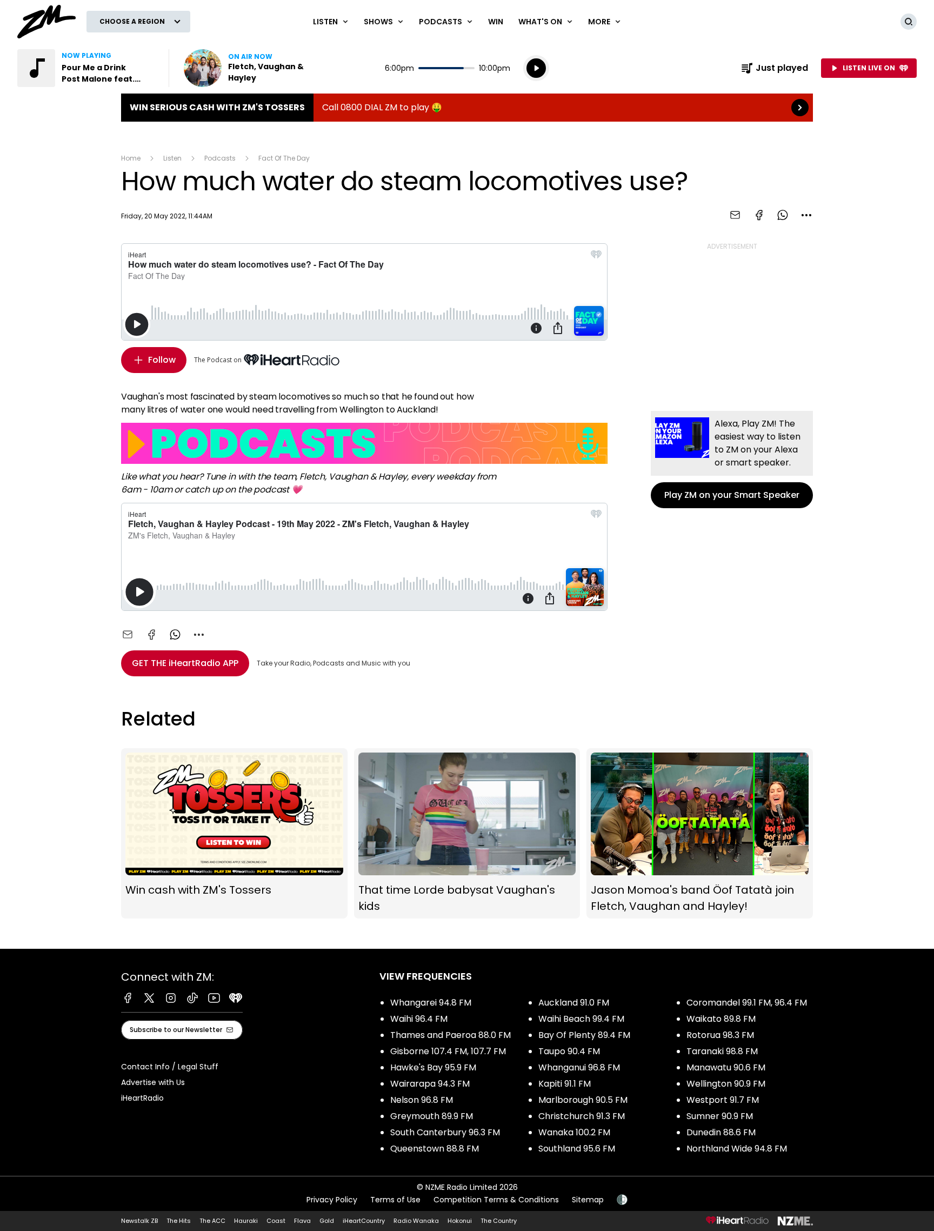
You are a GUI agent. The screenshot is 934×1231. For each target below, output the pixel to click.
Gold (326, 1220)
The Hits (178, 1220)
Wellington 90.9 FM (725, 1083)
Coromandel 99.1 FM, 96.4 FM (746, 1002)
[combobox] (806, 215)
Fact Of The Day (284, 158)
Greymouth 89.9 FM (431, 1116)
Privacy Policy (331, 1199)
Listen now (253, 68)
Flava (302, 1220)
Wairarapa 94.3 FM (430, 1083)
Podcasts (220, 158)
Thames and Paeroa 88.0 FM (450, 1035)
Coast (275, 1220)
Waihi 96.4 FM (419, 1019)
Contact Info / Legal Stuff (169, 1066)
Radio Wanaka (416, 1220)
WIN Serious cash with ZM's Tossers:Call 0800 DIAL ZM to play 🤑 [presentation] (467, 108)
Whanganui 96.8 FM (579, 1067)
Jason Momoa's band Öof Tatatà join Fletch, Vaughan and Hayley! (699, 833)
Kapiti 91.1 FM (564, 1083)
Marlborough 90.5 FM (583, 1100)
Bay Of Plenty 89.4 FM (584, 1035)
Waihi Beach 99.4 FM (581, 1019)
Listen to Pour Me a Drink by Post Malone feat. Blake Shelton (86, 68)
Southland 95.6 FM (576, 1148)
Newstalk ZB (139, 1220)
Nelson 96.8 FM (421, 1100)
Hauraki (246, 1220)
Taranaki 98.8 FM (722, 1051)
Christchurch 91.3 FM (581, 1116)
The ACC (212, 1220)
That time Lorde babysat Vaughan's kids (467, 833)
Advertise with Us (153, 1082)
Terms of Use (395, 1199)
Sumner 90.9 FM (719, 1116)
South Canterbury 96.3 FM (445, 1132)
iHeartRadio (142, 1098)
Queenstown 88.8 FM (434, 1148)
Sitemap (588, 1199)
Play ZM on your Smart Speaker (732, 459)
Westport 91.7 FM (722, 1100)
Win (495, 21)
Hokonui (460, 1220)
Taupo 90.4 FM (569, 1051)
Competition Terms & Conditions (496, 1199)
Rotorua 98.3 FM (720, 1035)
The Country (499, 1220)
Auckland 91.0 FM (573, 1002)
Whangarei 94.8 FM (430, 1002)
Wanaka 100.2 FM (574, 1132)
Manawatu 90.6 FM (725, 1067)
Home (131, 158)
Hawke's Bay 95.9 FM (433, 1067)
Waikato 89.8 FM (721, 1019)
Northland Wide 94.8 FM (736, 1148)
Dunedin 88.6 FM (721, 1132)
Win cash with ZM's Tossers (234, 833)
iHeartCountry (364, 1220)
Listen (172, 158)
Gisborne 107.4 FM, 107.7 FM (448, 1051)
